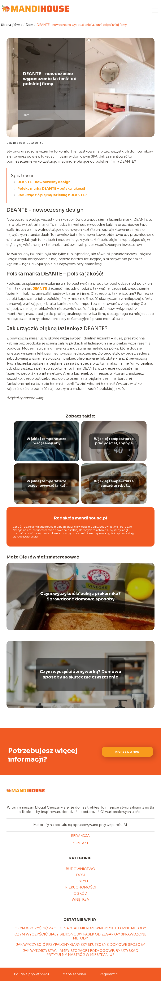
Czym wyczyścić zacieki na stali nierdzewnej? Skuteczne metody (80, 928)
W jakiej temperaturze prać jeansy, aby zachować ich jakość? (46, 441)
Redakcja (80, 836)
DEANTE (39, 288)
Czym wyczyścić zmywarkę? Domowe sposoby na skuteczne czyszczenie (80, 674)
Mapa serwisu (74, 974)
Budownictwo (80, 869)
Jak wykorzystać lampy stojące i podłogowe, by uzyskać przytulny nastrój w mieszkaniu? (80, 952)
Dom (30, 25)
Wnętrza (80, 899)
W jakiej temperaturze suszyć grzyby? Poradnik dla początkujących (114, 483)
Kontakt (80, 843)
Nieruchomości (80, 887)
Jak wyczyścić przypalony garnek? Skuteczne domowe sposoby (80, 944)
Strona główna (12, 25)
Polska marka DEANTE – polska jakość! (51, 188)
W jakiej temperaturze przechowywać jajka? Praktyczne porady (46, 483)
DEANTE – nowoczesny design (43, 182)
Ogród (80, 893)
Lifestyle (80, 881)
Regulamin (109, 974)
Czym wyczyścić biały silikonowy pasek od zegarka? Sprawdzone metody (80, 936)
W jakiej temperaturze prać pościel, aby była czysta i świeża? (114, 441)
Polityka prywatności (31, 974)
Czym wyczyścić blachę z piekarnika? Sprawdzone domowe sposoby (80, 596)
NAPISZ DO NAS (127, 752)
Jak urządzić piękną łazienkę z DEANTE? (52, 195)
